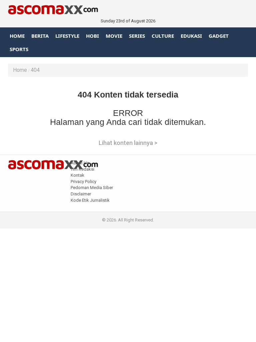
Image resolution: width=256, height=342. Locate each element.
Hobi (92, 35)
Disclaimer (81, 193)
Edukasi (191, 35)
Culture (163, 35)
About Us (80, 162)
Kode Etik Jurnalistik (90, 200)
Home (17, 35)
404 (35, 70)
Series (137, 35)
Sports (19, 49)
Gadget (219, 35)
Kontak (77, 175)
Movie (114, 35)
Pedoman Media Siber (92, 187)
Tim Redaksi (82, 169)
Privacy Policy (83, 181)
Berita (40, 35)
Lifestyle (67, 35)
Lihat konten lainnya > (128, 142)
